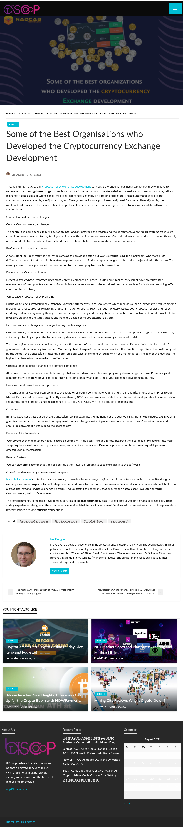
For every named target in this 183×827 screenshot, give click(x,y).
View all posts (59, 571)
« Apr (127, 803)
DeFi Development (66, 521)
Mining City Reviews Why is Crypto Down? (129, 701)
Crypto (26, 114)
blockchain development (34, 521)
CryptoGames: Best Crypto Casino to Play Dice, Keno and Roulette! (44, 649)
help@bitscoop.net (17, 789)
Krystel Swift (101, 658)
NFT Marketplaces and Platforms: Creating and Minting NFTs (133, 649)
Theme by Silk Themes (20, 821)
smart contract (119, 521)
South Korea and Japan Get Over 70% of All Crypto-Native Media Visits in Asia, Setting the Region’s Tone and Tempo (90, 775)
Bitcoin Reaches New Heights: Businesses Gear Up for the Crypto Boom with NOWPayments (44, 697)
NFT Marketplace (94, 521)
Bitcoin (101, 641)
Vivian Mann (101, 707)
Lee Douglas (18, 175)
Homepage (11, 114)
